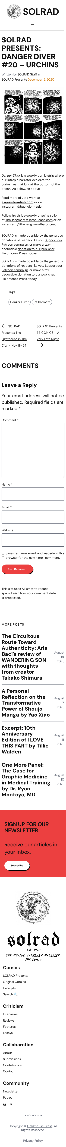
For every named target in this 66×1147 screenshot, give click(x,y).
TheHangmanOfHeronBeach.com (28, 220)
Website (7, 530)
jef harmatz (42, 302)
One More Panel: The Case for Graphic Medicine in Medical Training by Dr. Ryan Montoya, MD (26, 780)
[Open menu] (32, 24)
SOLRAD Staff (27, 74)
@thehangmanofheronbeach (37, 224)
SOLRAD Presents (14, 79)
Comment (10, 420)
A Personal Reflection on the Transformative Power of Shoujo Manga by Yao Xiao (26, 703)
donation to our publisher (36, 249)
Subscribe (17, 865)
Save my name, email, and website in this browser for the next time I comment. (35, 555)
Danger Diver (19, 302)
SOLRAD (41, 12)
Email (7, 507)
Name (7, 484)
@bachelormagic (29, 206)
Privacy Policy (33, 1141)
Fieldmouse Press (39, 1126)
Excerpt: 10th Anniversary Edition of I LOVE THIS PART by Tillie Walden (25, 740)
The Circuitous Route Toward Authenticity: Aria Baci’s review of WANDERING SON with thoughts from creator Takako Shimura (25, 657)
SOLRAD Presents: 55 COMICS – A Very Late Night (49, 332)
